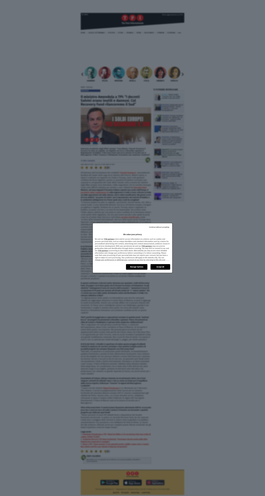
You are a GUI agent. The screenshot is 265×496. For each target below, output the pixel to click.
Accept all (160, 267)
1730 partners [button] (109, 239)
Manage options (136, 267)
